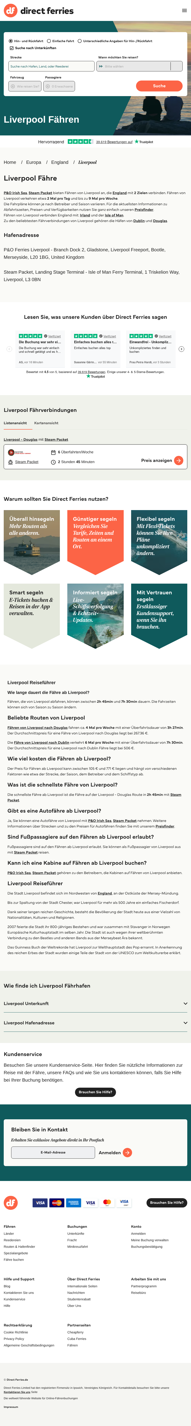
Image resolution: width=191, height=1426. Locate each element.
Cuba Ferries (76, 1339)
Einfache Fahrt (63, 41)
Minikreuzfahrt (77, 1246)
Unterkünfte (75, 1233)
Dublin (139, 221)
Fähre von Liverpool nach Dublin (41, 743)
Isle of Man (114, 215)
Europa (33, 162)
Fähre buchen (14, 1259)
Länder (9, 1233)
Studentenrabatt (79, 1299)
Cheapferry (75, 1332)
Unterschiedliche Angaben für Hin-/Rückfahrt (117, 41)
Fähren (72, 1345)
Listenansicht (15, 423)
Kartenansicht (46, 423)
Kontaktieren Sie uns (19, 1293)
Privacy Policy (14, 1339)
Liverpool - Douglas (21, 440)
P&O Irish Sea (15, 193)
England (59, 162)
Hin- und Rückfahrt (28, 41)
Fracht (72, 1240)
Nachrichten (76, 1293)
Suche (159, 85)
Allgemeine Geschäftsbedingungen (29, 1345)
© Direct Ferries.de (16, 1379)
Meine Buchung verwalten (150, 1240)
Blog (7, 1286)
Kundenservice (14, 1299)
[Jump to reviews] (95, 141)
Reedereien (12, 1240)
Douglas (160, 221)
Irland (85, 215)
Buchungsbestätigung (147, 1246)
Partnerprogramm (144, 1286)
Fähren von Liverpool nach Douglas (37, 728)
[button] (95, 1004)
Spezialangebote (16, 1253)
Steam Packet (40, 193)
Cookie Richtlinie (16, 1332)
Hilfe (7, 1306)
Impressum (11, 1407)
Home (10, 162)
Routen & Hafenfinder (19, 1246)
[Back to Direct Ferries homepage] (39, 10)
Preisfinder (144, 210)
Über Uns (74, 1306)
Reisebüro (138, 1293)
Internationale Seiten (82, 1286)
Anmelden (138, 1233)
